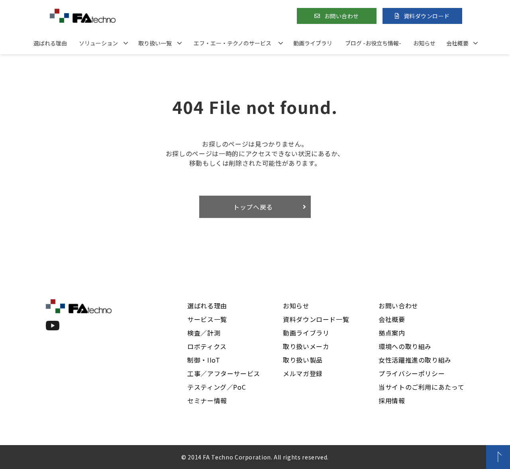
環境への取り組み (405, 346)
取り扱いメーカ (306, 346)
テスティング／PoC (216, 387)
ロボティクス (207, 346)
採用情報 (392, 400)
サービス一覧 (207, 319)
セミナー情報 (207, 400)
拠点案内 (392, 333)
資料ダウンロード (427, 16)
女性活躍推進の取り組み (415, 360)
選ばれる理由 (50, 43)
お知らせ (424, 43)
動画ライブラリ (312, 43)
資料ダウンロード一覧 (316, 319)
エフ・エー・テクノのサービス (232, 43)
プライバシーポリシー (412, 373)
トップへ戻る (253, 207)
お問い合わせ (341, 16)
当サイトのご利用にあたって (421, 387)
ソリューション (98, 43)
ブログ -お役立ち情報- (373, 43)
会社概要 (457, 43)
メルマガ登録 (303, 373)
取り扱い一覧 (155, 43)
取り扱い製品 (303, 360)
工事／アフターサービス (223, 373)
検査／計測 (203, 333)
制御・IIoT (203, 360)
